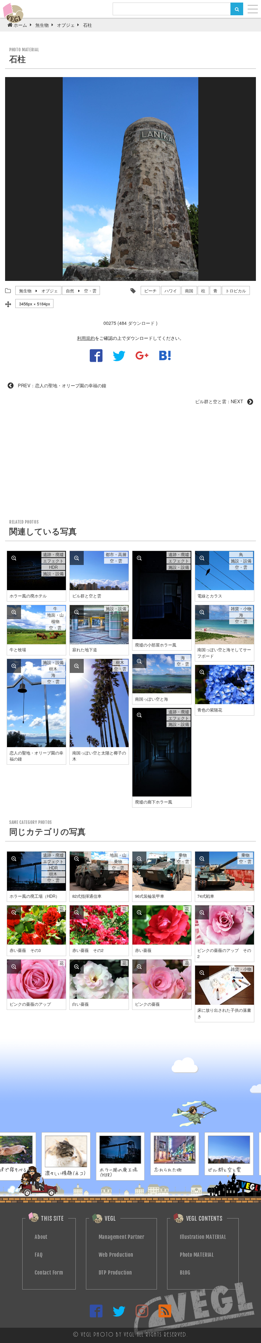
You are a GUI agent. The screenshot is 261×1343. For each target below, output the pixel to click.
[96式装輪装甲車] (139, 859)
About (41, 1237)
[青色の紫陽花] (202, 672)
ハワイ (171, 291)
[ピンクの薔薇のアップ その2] (202, 912)
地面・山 (55, 615)
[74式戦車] (202, 859)
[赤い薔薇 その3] (14, 912)
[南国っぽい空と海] (139, 661)
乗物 (118, 861)
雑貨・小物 (241, 608)
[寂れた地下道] (77, 612)
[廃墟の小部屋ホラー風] (139, 558)
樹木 (53, 669)
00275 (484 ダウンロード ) (130, 322)
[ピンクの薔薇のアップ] (14, 967)
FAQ (38, 1255)
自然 (70, 291)
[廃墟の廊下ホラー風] (139, 715)
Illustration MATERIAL (203, 1237)
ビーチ (150, 291)
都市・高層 (116, 554)
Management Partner (122, 1237)
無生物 (25, 291)
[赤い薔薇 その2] (77, 912)
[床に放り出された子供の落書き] (202, 973)
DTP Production (115, 1272)
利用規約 (86, 337)
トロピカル (235, 291)
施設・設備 (53, 573)
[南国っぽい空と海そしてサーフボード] (202, 612)
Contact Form (49, 1272)
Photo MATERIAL (197, 1255)
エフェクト (53, 561)
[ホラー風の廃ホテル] (14, 558)
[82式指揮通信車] (77, 859)
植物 (55, 621)
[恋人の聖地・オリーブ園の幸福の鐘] (14, 666)
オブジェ (49, 291)
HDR (53, 567)
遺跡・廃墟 (53, 554)
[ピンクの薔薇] (139, 967)
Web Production (116, 1255)
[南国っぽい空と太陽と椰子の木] (77, 666)
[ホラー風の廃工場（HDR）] (14, 859)
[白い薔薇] (77, 967)
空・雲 (90, 291)
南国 (189, 291)
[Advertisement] (130, 464)
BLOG (185, 1272)
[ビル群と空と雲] (77, 558)
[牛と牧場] (14, 612)
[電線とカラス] (202, 558)
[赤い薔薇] (139, 912)
